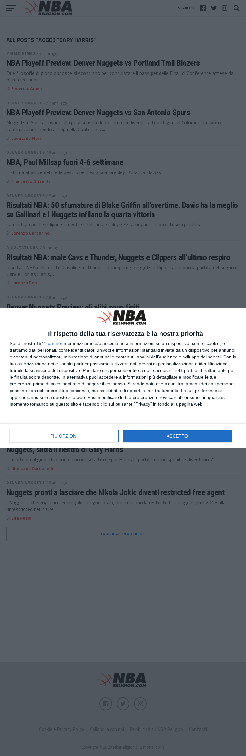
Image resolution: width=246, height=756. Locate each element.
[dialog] (123, 378)
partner (55, 343)
